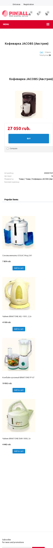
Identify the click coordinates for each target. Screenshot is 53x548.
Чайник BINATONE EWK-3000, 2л (16, 438)
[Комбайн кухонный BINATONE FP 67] (18, 354)
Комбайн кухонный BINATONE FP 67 (18, 377)
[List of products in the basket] (48, 15)
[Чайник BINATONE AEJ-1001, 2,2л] (18, 293)
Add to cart (19, 268)
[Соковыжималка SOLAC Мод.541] (18, 232)
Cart (41, 52)
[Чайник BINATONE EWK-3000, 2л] (18, 415)
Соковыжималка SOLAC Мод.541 (17, 255)
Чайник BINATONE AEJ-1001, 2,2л (16, 316)
